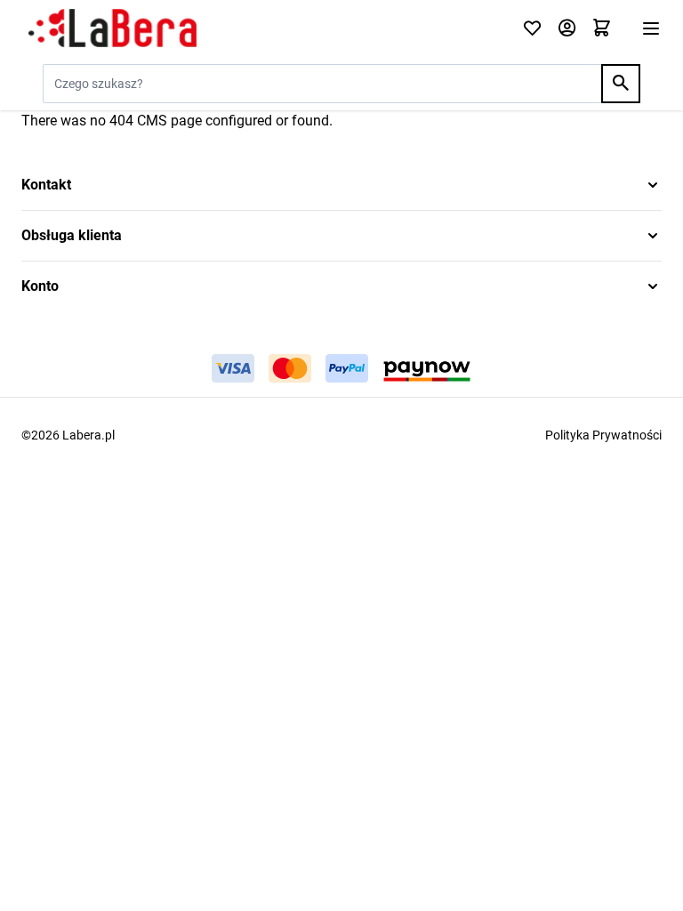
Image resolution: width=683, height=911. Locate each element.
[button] (341, 185)
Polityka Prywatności (603, 435)
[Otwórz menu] (651, 28)
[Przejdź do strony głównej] (261, 28)
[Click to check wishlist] (532, 28)
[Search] (620, 83)
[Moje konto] (567, 28)
